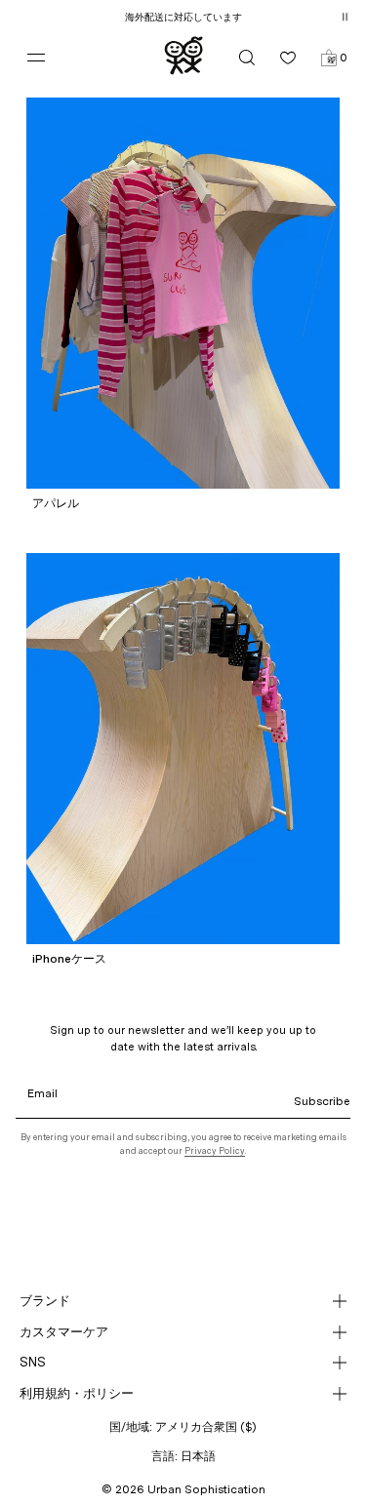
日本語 (198, 1456)
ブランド (45, 1300)
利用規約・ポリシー (77, 1393)
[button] (328, 57)
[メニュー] (37, 57)
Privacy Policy (214, 1150)
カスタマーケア (64, 1332)
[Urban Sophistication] (183, 55)
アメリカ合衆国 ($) (206, 1427)
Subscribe (322, 1101)
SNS (33, 1362)
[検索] (246, 57)
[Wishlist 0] (287, 57)
